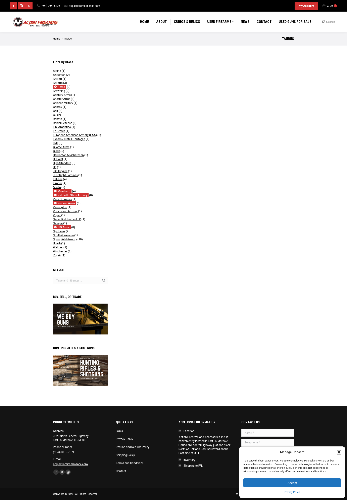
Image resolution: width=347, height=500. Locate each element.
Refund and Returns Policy (132, 447)
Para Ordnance (62, 199)
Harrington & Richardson (68, 155)
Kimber (57, 183)
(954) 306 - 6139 (51, 5)
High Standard (62, 163)
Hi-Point (58, 159)
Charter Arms (61, 99)
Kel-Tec (57, 179)
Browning (59, 90)
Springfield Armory (65, 239)
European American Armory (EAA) (75, 135)
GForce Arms (61, 147)
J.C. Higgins (60, 171)
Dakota (57, 119)
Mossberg (64, 191)
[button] (339, 452)
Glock (56, 151)
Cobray (57, 107)
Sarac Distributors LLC (67, 219)
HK (54, 167)
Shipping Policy (125, 455)
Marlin (57, 187)
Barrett (57, 78)
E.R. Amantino (62, 127)
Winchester (60, 251)
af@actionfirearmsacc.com (84, 5)
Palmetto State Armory (72, 195)
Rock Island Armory (65, 211)
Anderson (59, 74)
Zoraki (57, 255)
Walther (58, 247)
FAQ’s (119, 431)
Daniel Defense (62, 123)
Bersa (61, 86)
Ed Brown (59, 131)
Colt (55, 111)
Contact (121, 471)
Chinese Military (63, 103)
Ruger (57, 215)
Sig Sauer (59, 231)
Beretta (58, 82)
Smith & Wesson (63, 235)
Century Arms (62, 95)
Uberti (57, 243)
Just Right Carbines (65, 175)
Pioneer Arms (66, 203)
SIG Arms (63, 227)
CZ (55, 115)
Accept (292, 483)
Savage (58, 223)
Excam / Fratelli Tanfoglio (69, 139)
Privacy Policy (292, 492)
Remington (60, 207)
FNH (55, 143)
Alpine (57, 70)
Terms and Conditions (130, 463)
